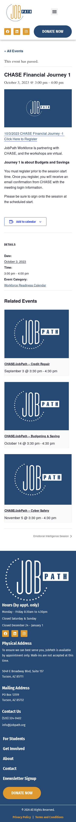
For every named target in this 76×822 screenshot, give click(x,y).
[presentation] (36, 334)
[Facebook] (7, 31)
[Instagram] (26, 31)
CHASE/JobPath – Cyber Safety (26, 510)
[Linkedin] (17, 31)
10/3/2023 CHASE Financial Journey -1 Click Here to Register (34, 136)
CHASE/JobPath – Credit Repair (27, 364)
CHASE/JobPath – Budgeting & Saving (32, 436)
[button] (54, 11)
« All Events (13, 50)
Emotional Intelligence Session (51, 536)
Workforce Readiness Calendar (25, 285)
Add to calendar (26, 222)
